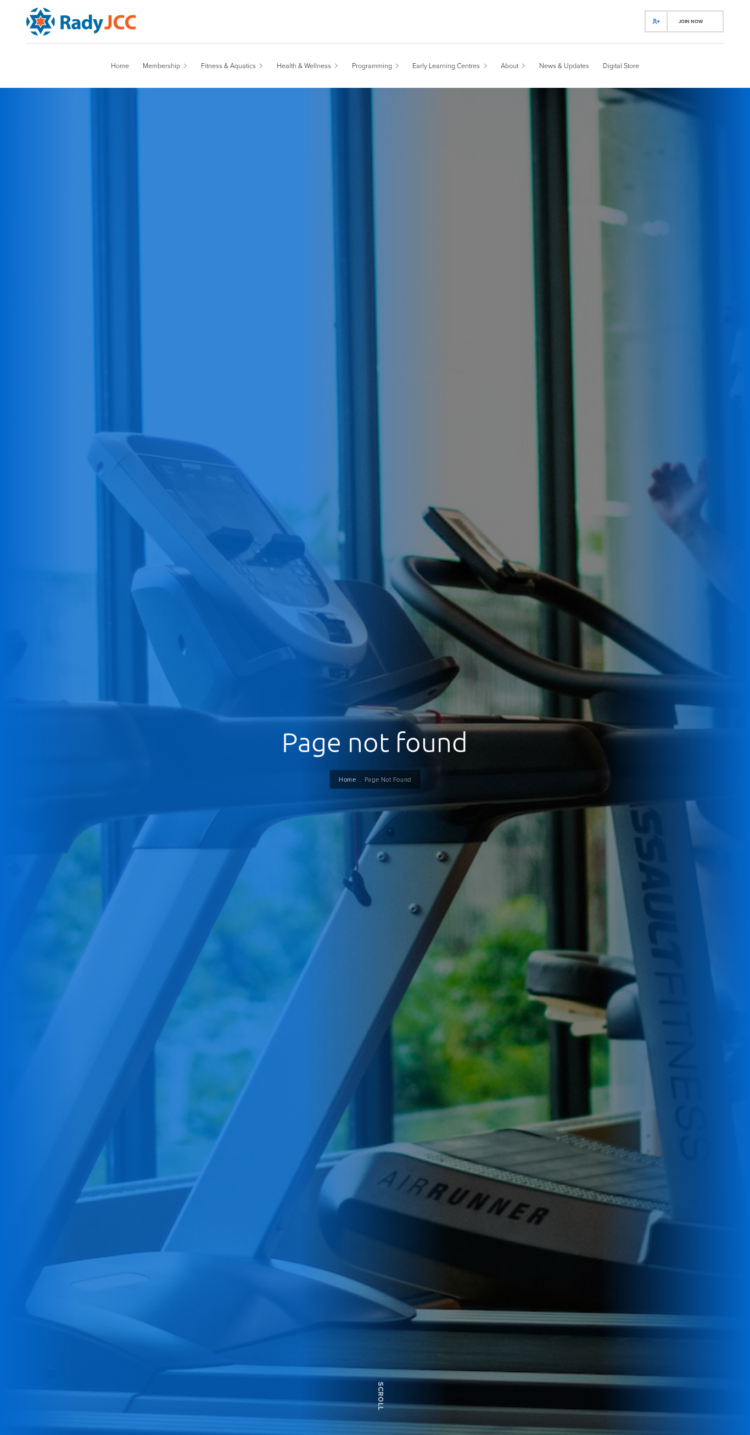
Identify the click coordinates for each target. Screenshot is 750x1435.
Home (347, 779)
